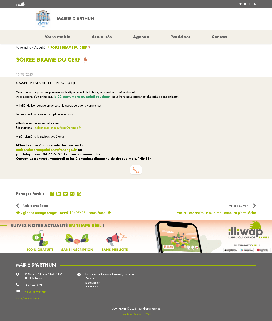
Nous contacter (35, 291)
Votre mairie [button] (57, 36)
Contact (219, 36)
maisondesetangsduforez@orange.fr (58, 127)
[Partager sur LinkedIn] (59, 193)
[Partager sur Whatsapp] (79, 193)
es (254, 4)
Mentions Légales (131, 314)
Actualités (102, 36)
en (249, 4)
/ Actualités (39, 47)
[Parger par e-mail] (72, 193)
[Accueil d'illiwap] (65, 4)
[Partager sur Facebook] (52, 193)
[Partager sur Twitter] (65, 193)
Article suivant (239, 205)
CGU (148, 314)
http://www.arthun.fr (27, 298)
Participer (180, 36)
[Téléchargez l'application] (136, 236)
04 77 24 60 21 (33, 285)
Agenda (141, 36)
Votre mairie (24, 47)
